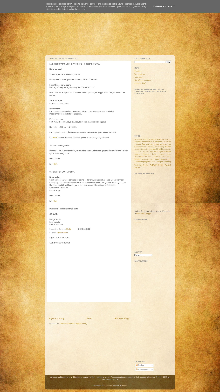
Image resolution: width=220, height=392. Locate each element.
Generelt (150, 147)
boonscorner (147, 142)
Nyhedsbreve (62, 232)
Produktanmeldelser (142, 157)
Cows (165, 142)
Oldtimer (137, 154)
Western (137, 167)
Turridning (138, 165)
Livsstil (159, 149)
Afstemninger (138, 139)
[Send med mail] (79, 229)
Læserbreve (166, 149)
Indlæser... (138, 222)
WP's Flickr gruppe (143, 214)
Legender (144, 149)
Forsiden (138, 71)
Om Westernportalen (142, 80)
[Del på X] (84, 229)
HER (55, 138)
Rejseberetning (147, 159)
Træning (167, 162)
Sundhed (138, 162)
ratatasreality (166, 157)
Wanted (168, 165)
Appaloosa (152, 139)
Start (89, 318)
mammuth (108, 386)
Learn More (159, 6)
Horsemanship (159, 147)
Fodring (137, 144)
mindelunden (138, 152)
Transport (159, 162)
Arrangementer (164, 139)
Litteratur (152, 149)
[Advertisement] (110, 37)
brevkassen (157, 142)
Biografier (137, 142)
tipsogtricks (146, 162)
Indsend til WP (140, 83)
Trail (153, 162)
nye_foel (146, 152)
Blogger (125, 386)
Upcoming (156, 164)
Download (138, 77)
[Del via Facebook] (86, 229)
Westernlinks (139, 74)
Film (169, 142)
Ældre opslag (121, 318)
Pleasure (161, 154)
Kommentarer (143, 369)
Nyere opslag (56, 318)
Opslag (141, 365)
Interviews (137, 149)
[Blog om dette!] (81, 229)
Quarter (156, 157)
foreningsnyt (147, 144)
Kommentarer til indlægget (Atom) (73, 324)
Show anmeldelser (163, 159)
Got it (171, 6)
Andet (145, 139)
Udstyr (145, 165)
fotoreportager (160, 144)
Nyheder (154, 151)
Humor (168, 147)
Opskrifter (146, 154)
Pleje (169, 154)
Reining (137, 159)
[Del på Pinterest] (89, 229)
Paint (154, 154)
